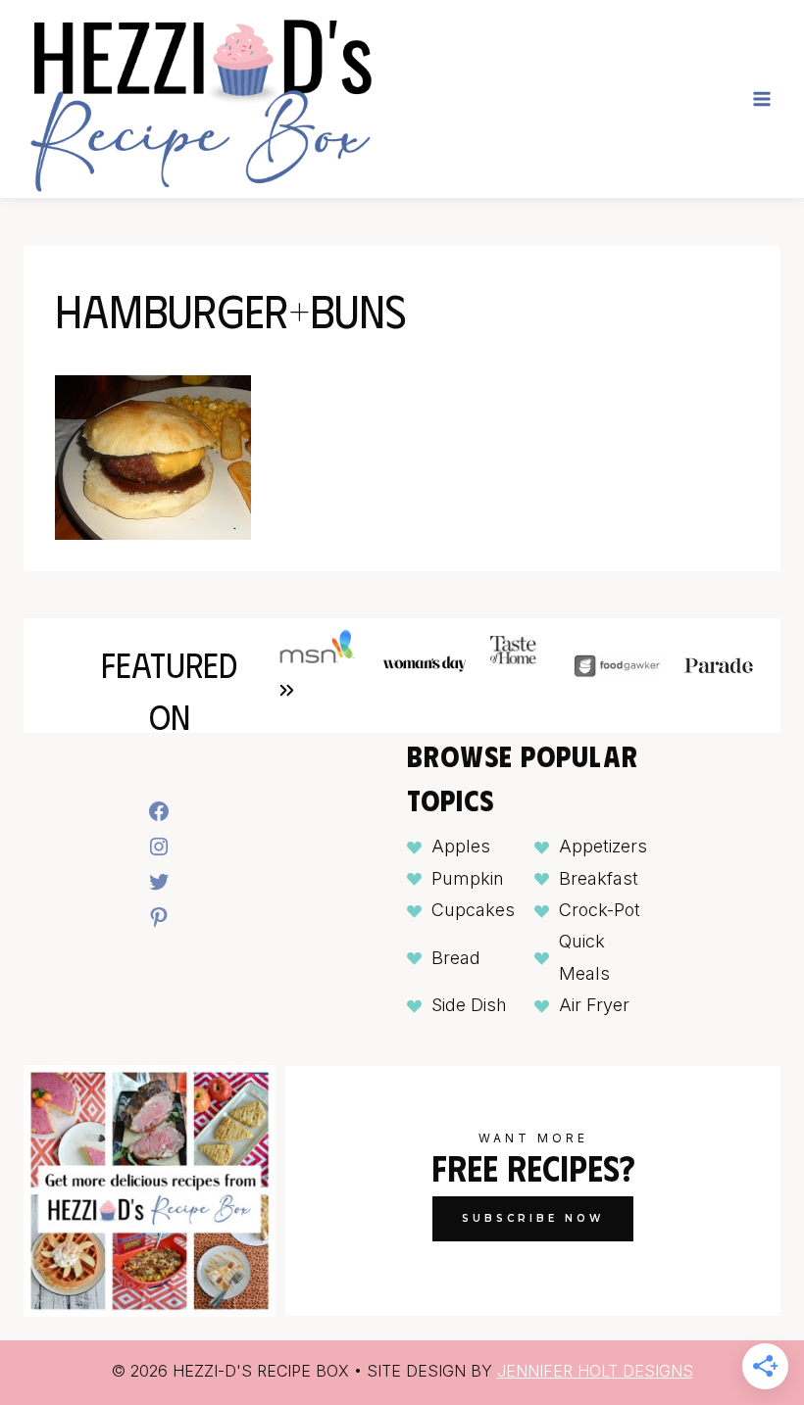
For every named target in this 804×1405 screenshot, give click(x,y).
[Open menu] (761, 98)
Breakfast (598, 878)
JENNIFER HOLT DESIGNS (595, 1371)
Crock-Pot (599, 909)
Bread (455, 957)
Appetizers (603, 846)
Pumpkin (467, 878)
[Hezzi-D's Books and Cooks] (200, 99)
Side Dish (469, 1004)
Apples (460, 846)
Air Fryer (594, 1004)
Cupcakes (473, 909)
